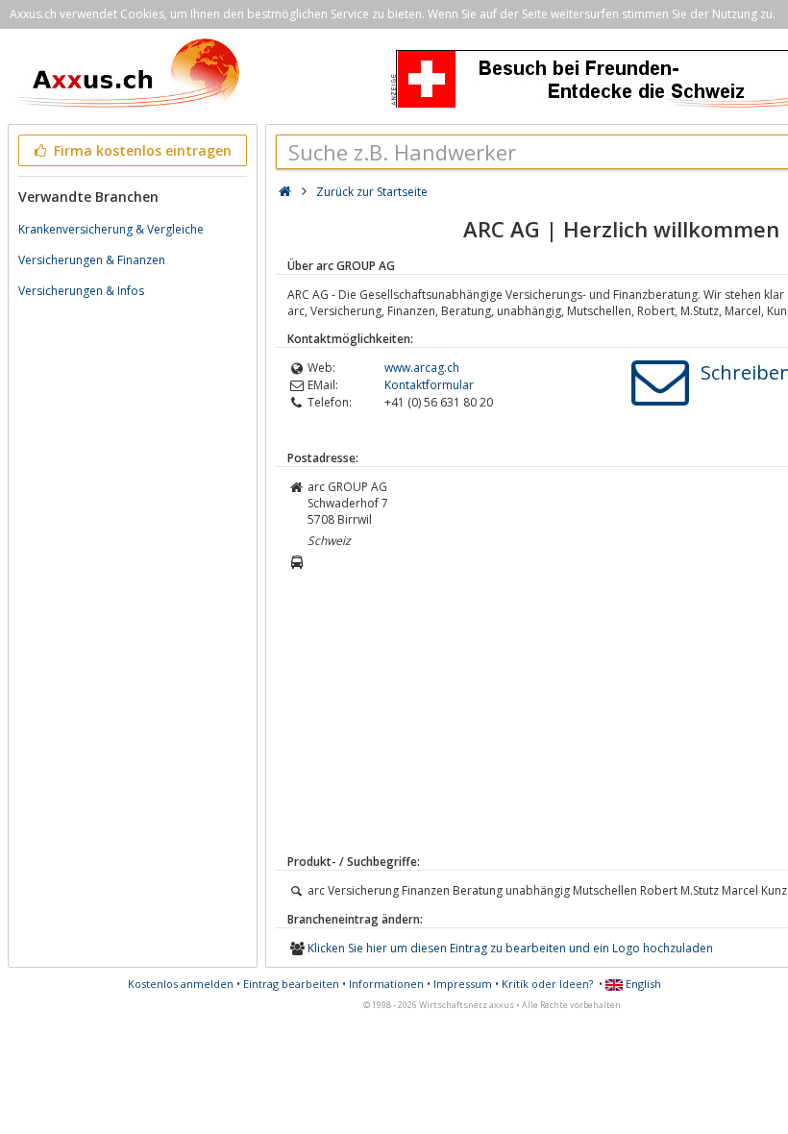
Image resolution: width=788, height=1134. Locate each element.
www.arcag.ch (421, 367)
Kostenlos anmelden (181, 983)
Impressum (462, 983)
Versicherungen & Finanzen (91, 260)
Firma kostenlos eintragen (141, 150)
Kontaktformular (429, 385)
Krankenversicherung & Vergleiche (111, 229)
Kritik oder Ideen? (547, 983)
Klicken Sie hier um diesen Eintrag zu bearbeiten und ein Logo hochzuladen (510, 948)
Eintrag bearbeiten (291, 983)
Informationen (386, 983)
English (642, 983)
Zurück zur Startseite (372, 192)
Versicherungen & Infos (81, 291)
